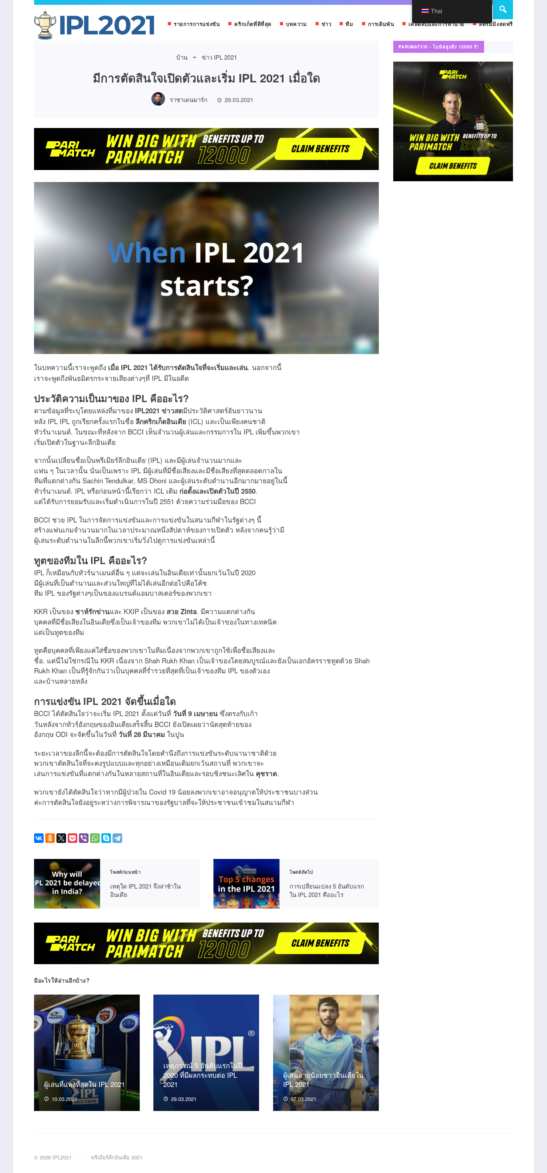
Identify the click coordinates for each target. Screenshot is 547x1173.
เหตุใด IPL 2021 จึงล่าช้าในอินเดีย (67, 884)
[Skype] (106, 838)
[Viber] (83, 838)
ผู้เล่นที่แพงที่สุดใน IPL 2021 (84, 1084)
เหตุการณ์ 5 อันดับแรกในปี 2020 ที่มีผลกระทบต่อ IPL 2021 (202, 1074)
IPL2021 (94, 27)
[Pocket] (72, 838)
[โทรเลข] (117, 838)
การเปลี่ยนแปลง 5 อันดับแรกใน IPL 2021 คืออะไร (246, 884)
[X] (61, 838)
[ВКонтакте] (39, 838)
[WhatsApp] (95, 838)
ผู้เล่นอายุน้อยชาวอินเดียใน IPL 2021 (323, 1079)
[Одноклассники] (50, 838)
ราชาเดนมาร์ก (188, 99)
